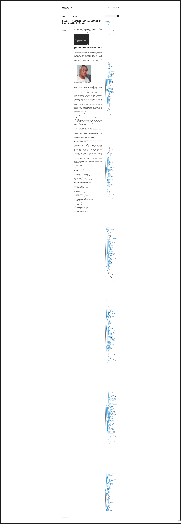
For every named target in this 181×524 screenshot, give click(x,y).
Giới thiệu (113, 7)
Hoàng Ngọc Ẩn (108, 223)
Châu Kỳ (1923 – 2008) (109, 309)
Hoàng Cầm (107, 221)
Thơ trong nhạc (108, 173)
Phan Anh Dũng (108, 260)
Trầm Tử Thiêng (108, 434)
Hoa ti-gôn (108, 140)
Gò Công (107, 492)
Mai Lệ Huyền (108, 61)
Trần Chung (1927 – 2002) (109, 435)
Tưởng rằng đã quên (109, 185)
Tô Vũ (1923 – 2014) (109, 433)
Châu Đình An (108, 310)
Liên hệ (117, 7)
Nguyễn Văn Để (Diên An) (109, 395)
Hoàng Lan (107, 192)
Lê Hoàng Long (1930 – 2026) (110, 354)
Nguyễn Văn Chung (108, 389)
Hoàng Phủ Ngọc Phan (109, 224)
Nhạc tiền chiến (108, 163)
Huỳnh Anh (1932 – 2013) (109, 344)
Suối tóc (107, 172)
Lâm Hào (107, 195)
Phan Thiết (107, 500)
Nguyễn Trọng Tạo (108, 387)
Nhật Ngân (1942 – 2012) (109, 403)
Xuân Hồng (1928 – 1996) (109, 473)
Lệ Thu (107, 58)
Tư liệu (108, 7)
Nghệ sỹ (106, 189)
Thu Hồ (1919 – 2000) (109, 428)
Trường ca (107, 181)
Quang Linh (107, 87)
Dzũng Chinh (108, 317)
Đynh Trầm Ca (108, 488)
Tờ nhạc (107, 177)
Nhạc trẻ (107, 164)
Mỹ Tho (107, 495)
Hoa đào (108, 142)
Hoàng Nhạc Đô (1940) (109, 334)
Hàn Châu (107, 320)
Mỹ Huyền (107, 68)
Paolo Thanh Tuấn (108, 79)
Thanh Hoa (107, 97)
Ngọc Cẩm (107, 72)
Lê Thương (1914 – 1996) (109, 359)
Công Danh (107, 191)
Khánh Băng (108, 346)
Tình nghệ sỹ (108, 175)
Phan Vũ (107, 264)
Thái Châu (107, 93)
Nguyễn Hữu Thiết (108, 75)
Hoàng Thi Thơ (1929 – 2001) (110, 338)
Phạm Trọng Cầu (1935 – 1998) (110, 412)
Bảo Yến (107, 32)
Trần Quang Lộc (108, 442)
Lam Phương (108, 351)
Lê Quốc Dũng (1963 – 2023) (110, 357)
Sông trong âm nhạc (109, 170)
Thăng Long (107, 422)
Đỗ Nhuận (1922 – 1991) (109, 483)
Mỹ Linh (107, 69)
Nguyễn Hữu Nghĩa (108, 243)
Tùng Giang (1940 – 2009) (109, 110)
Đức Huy (107, 487)
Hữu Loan (107, 225)
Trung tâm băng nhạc (109, 179)
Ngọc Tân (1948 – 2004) (109, 74)
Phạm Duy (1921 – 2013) (109, 408)
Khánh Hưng (108, 347)
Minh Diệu (107, 63)
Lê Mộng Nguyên (108, 356)
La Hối (107, 350)
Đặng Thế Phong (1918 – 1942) (110, 479)
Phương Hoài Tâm (108, 80)
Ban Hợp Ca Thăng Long (109, 29)
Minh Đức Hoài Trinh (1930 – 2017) (111, 238)
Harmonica (108, 154)
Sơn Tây (107, 505)
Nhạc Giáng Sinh (108, 158)
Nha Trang (68, 28)
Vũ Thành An (108, 470)
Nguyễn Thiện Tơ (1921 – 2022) (110, 386)
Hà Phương (107, 319)
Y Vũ (107, 476)
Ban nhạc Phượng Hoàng (109, 30)
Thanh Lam (107, 99)
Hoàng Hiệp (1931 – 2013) (109, 332)
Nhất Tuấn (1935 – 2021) (109, 254)
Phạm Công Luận (108, 255)
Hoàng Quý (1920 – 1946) (109, 336)
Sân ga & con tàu (108, 169)
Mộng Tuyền (108, 67)
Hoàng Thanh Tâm (108, 337)
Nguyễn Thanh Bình (109, 385)
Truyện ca (107, 182)
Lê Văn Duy (107, 233)
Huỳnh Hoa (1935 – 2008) (109, 194)
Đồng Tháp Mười (108, 510)
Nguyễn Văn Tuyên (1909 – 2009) (110, 393)
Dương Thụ (107, 314)
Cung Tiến (107, 312)
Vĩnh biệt (107, 186)
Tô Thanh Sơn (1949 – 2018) (110, 431)
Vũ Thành (107, 469)
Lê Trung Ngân (108, 232)
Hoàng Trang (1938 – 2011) (110, 339)
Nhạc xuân (107, 165)
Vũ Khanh (107, 113)
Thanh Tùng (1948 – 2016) (109, 426)
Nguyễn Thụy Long (108, 250)
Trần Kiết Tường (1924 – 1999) (110, 436)
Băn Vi (107, 304)
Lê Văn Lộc (107, 234)
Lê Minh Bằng (108, 355)
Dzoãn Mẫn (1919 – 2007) (109, 316)
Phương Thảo (108, 85)
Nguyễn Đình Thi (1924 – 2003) (110, 399)
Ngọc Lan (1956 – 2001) (109, 73)
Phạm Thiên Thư (108, 259)
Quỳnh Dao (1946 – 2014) (109, 88)
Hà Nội (107, 493)
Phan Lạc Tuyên (108, 262)
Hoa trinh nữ (108, 141)
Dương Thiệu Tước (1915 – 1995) (110, 313)
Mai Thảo (107, 237)
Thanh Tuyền (108, 103)
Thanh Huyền (108, 98)
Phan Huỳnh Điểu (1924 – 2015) (110, 414)
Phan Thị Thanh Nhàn (109, 263)
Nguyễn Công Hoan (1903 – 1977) (110, 242)
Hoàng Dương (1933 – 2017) (110, 330)
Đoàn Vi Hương (108, 486)
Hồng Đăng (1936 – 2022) (109, 342)
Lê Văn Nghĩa (108, 235)
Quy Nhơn (107, 503)
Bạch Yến (107, 28)
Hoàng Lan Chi (108, 222)
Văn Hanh (107, 111)
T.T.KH (107, 267)
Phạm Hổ (107, 256)
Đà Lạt (107, 509)
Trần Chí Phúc (108, 276)
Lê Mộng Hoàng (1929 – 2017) (110, 196)
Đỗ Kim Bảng (108, 482)
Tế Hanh (107, 271)
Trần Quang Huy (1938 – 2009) (110, 441)
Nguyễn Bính (108, 241)
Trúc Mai (107, 107)
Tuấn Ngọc (107, 109)
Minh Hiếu (107, 64)
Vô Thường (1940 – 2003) (109, 467)
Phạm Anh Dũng (108, 407)
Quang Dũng (108, 266)
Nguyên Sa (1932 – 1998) (109, 247)
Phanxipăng (107, 265)
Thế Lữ (107, 273)
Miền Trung (107, 144)
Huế (106, 494)
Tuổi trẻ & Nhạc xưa (109, 184)
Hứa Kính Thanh (108, 343)
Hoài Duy (107, 326)
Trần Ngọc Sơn (108, 439)
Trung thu (107, 180)
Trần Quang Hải (108, 440)
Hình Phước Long (64, 28)
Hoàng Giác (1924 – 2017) (109, 331)
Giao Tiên (107, 318)
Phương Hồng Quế (108, 83)
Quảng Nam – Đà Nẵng (109, 502)
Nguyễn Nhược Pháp (109, 245)
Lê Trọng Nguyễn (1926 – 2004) (110, 360)
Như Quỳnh (107, 78)
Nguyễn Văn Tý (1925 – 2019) (110, 394)
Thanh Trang (108, 425)
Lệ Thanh (107, 57)
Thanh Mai (107, 100)
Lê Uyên (107, 59)
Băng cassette (109, 153)
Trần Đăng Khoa (108, 279)
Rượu (107, 168)
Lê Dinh (107, 353)
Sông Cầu (107, 506)
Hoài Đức (107, 329)
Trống (108, 156)
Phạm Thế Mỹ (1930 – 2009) (110, 411)
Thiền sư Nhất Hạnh (109, 274)
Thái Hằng (107, 94)
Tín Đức (107, 430)
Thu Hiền (107, 105)
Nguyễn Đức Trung (108, 402)
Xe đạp (107, 187)
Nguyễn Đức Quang (109, 401)
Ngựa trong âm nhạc (109, 149)
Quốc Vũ (107, 419)
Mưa (106, 145)
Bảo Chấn (107, 306)
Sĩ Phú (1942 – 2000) (109, 89)
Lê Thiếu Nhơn (108, 231)
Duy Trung (107, 315)
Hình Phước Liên (108, 322)
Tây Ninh (107, 507)
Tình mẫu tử (108, 174)
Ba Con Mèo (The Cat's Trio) (110, 26)
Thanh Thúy (107, 102)
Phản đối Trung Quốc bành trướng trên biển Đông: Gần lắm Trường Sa (81, 21)
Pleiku (107, 501)
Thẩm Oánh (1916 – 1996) (109, 421)
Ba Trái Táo (107, 27)
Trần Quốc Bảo (108, 278)
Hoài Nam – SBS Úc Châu (109, 328)
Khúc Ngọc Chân (108, 348)
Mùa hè (107, 146)
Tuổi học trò (107, 183)
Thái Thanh (107, 96)
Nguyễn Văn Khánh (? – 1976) (110, 391)
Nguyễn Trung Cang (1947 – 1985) (111, 388)
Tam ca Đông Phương (109, 91)
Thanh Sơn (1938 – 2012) (109, 424)
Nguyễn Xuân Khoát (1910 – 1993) (111, 398)
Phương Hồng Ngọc (109, 82)
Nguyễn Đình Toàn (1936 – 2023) (110, 253)
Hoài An (107, 325)
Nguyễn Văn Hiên (108, 390)
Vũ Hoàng (107, 468)
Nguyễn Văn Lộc (108, 76)
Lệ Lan (107, 230)
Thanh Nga (107, 101)
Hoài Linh (107, 327)
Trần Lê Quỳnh (108, 437)
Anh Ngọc (107, 23)
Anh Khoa (107, 22)
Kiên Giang (107, 228)
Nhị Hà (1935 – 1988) (109, 406)
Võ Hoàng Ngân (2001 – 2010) (110, 112)
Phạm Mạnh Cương (109, 409)
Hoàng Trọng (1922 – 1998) (110, 340)
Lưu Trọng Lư (108, 236)
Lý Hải (107, 60)
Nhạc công (107, 150)
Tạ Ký (107, 268)
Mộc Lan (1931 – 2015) (109, 66)
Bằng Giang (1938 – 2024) (109, 305)
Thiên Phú (107, 104)
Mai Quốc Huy (108, 62)
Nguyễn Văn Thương (109, 392)
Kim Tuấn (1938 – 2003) (109, 229)
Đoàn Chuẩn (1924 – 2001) (109, 484)
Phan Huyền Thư (108, 261)
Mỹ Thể (107, 70)
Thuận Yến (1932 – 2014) (109, 429)
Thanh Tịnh (107, 272)
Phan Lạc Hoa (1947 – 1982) (110, 415)
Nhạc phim (107, 159)
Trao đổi (107, 178)
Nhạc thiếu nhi (108, 161)
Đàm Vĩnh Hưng (108, 114)
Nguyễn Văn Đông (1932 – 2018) (110, 396)
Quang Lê (107, 86)
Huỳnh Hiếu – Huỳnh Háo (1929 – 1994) (111, 193)
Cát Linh (107, 190)
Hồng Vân (107, 341)
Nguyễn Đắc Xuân (108, 252)
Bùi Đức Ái (107, 308)
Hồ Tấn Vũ (107, 324)
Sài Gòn (107, 504)
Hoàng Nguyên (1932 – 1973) (110, 333)
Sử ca (107, 171)
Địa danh (106, 490)
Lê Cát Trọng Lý (108, 352)
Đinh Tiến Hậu (108, 481)
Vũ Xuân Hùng (108, 471)
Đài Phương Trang (108, 477)
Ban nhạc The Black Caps (109, 31)
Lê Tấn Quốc (108, 358)
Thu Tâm (107, 106)
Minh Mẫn (107, 65)
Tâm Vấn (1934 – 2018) (109, 92)
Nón (106, 166)
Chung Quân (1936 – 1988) (110, 311)
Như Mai (107, 77)
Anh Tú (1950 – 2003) (109, 24)
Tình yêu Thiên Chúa (109, 176)
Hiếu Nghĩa (107, 321)
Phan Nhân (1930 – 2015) (109, 416)
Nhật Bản (107, 497)
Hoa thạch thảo (109, 139)
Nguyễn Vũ (107, 397)
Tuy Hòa (107, 508)
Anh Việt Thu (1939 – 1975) (110, 303)
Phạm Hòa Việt (108, 257)
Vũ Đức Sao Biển (108, 472)
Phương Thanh (108, 84)
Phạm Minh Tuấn (108, 410)
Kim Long (107, 349)
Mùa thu (107, 147)
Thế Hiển (107, 427)
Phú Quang (107, 417)
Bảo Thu (107, 307)
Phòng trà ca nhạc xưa (109, 167)
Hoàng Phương (108, 335)
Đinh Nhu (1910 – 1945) (109, 480)
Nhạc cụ (107, 151)
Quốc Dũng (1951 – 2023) (109, 418)
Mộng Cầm (107, 239)
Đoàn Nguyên (108, 485)
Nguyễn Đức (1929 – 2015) (110, 400)
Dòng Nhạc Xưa (67, 7)
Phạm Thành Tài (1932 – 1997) (110, 258)
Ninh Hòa (107, 498)
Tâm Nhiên (107, 269)
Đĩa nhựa (108, 157)
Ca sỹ (106, 21)
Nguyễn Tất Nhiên (108, 248)
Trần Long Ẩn (108, 438)
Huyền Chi (107, 227)
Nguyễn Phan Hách (108, 246)
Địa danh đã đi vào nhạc (65, 29)
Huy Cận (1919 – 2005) (109, 226)
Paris (107, 499)
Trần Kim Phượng (108, 277)
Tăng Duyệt (107, 270)
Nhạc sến (107, 160)
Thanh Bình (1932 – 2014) (109, 423)
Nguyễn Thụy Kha (108, 249)
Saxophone (108, 155)
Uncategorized (107, 489)
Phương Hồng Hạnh (109, 81)
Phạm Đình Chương (109, 413)
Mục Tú (107, 240)
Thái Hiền (107, 95)
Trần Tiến (107, 443)
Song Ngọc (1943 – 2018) (109, 420)
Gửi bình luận (64, 30)
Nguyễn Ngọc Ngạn (108, 244)
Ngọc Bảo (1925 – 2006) (109, 71)
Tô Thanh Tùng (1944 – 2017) (110, 432)
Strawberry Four (108, 90)
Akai (107, 152)
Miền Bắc (107, 143)
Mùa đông (107, 148)
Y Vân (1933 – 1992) (109, 475)
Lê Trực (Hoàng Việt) (109, 361)
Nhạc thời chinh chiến (109, 162)
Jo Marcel (107, 345)
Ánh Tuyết (107, 25)
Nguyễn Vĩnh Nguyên (109, 251)
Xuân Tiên (107, 474)
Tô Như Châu (108, 275)
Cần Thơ (107, 491)
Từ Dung (107, 108)
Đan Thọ (107, 478)
